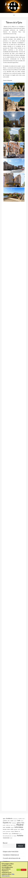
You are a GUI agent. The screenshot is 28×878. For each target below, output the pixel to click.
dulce (22, 820)
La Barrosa (8, 825)
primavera (8, 831)
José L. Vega (14, 5)
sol (12, 835)
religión (12, 831)
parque (15, 829)
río (19, 831)
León (12, 825)
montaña (8, 827)
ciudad (11, 820)
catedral (5, 820)
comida (15, 820)
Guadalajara (14, 822)
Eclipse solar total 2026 (10, 851)
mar (4, 827)
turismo (20, 835)
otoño (11, 829)
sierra (20, 833)
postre (4, 831)
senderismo (15, 833)
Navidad (5, 829)
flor (10, 823)
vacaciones (6, 838)
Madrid (19, 825)
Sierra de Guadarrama (7, 835)
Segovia (10, 833)
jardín (4, 825)
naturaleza (18, 827)
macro (14, 825)
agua (4, 818)
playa (22, 829)
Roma (16, 831)
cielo (8, 820)
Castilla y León (21, 818)
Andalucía (9, 818)
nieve (8, 829)
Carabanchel (15, 818)
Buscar (5, 843)
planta (19, 829)
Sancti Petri (5, 833)
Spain (15, 835)
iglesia (19, 823)
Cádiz (18, 820)
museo (12, 827)
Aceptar (18, 869)
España (6, 822)
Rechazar (24, 869)
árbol (11, 837)
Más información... (8, 875)
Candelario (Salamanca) (11, 855)
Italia (22, 823)
